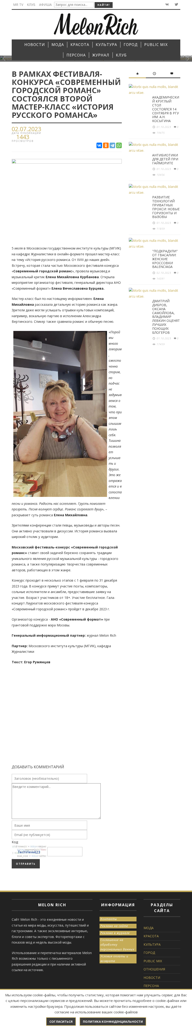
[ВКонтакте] (99, 145)
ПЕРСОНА (151, 985)
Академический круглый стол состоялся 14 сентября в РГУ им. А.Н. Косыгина (165, 109)
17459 (161, 344)
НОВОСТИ (152, 977)
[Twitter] (176, 4)
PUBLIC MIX (153, 961)
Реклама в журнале (115, 933)
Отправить (26, 863)
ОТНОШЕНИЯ (154, 969)
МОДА (149, 928)
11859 (161, 228)
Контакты (108, 919)
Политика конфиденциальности (113, 1021)
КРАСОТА (151, 936)
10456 (161, 174)
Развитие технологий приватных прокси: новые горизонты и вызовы (166, 207)
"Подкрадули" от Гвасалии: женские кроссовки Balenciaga (165, 259)
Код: (15, 842)
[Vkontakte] (166, 4)
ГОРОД (149, 952)
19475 (161, 132)
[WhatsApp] (119, 145)
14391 (161, 278)
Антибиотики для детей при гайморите (165, 159)
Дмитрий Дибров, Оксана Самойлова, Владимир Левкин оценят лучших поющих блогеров (166, 316)
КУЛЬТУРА (152, 944)
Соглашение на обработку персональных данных (117, 944)
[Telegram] (112, 145)
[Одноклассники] (106, 145)
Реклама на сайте (114, 926)
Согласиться (61, 1021)
